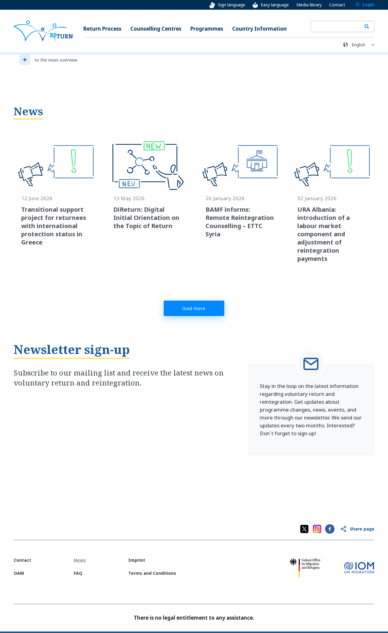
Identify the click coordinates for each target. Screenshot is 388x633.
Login (368, 4)
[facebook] (330, 529)
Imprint (136, 560)
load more (194, 308)
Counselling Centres (155, 28)
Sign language (231, 5)
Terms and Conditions (152, 573)
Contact (337, 5)
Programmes (206, 28)
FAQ (78, 573)
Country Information (259, 28)
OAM (19, 573)
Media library (309, 5)
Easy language (275, 5)
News (28, 111)
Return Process (102, 28)
